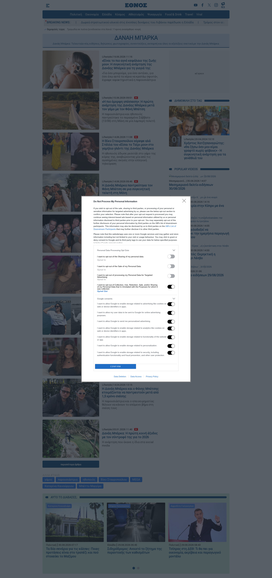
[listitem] (136, 250)
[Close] (185, 201)
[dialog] (136, 289)
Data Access (136, 376)
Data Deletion (120, 376)
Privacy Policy (152, 376)
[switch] (171, 256)
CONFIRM (115, 366)
